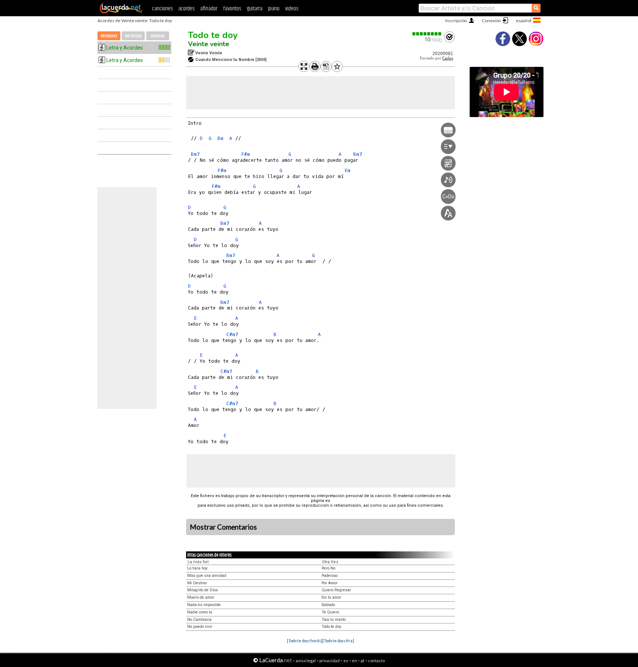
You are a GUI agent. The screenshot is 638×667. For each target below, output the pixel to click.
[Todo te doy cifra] (338, 640)
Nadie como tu (199, 612)
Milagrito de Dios (202, 590)
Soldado (328, 604)
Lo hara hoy (197, 568)
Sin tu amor (331, 597)
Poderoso (329, 575)
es (345, 660)
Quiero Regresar (336, 590)
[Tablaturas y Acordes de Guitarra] (121, 12)
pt (362, 660)
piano (273, 8)
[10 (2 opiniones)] (427, 33)
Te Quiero (330, 612)
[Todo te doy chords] (304, 640)
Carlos (447, 58)
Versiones (109, 36)
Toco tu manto (334, 619)
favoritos (232, 8)
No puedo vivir (199, 626)
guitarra (255, 8)
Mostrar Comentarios (223, 527)
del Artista (133, 36)
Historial (158, 36)
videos (291, 8)
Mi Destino (197, 583)
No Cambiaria (199, 619)
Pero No (328, 568)
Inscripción (456, 20)
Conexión (491, 20)
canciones (162, 8)
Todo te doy (213, 35)
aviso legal (306, 660)
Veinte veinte (208, 44)
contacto (376, 660)
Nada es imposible (204, 604)
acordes (186, 8)
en (354, 660)
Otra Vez (330, 562)
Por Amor (329, 583)
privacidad (329, 660)
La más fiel (198, 562)
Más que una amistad (206, 575)
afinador (208, 8)
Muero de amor (200, 597)
